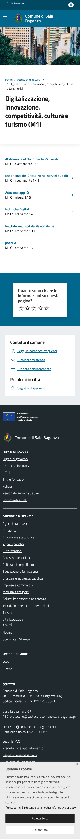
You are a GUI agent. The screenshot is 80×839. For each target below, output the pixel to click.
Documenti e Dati (15, 500)
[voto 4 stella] (40, 308)
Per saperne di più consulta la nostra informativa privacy (41, 807)
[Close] (77, 764)
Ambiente (9, 530)
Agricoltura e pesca (16, 523)
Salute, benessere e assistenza (24, 598)
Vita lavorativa (13, 619)
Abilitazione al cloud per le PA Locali (31, 159)
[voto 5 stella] (47, 308)
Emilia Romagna (15, 3)
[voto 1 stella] (21, 308)
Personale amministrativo (21, 493)
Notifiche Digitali (17, 209)
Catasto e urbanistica (17, 557)
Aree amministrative (17, 465)
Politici (7, 486)
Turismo (8, 612)
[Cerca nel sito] (68, 18)
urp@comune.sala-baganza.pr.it (34, 726)
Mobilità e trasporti (16, 591)
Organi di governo (15, 458)
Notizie (7, 632)
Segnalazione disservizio (20, 754)
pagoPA (10, 242)
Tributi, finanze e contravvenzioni (26, 605)
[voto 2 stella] (27, 308)
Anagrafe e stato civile (18, 537)
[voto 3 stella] (34, 308)
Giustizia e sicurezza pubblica (23, 578)
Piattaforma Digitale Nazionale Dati (31, 226)
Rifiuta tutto (40, 829)
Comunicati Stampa (16, 639)
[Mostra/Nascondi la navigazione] (5, 18)
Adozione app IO (17, 192)
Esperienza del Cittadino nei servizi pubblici (37, 175)
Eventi (7, 668)
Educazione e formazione (20, 571)
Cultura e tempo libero (18, 564)
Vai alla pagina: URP (17, 711)
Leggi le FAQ (11, 741)
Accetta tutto (40, 818)
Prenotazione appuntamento (23, 748)
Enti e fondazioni (14, 479)
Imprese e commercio (18, 585)
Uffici (6, 472)
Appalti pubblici (13, 544)
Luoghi (7, 661)
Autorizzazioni (12, 550)
